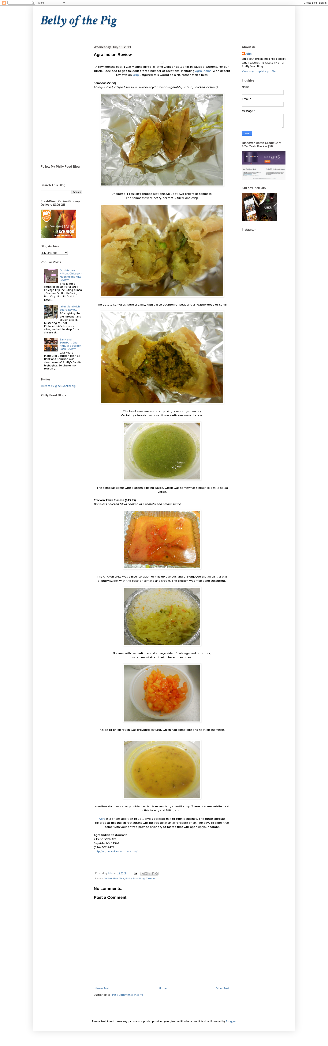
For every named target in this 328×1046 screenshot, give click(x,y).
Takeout (151, 878)
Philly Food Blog (135, 878)
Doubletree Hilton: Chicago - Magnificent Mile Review (70, 275)
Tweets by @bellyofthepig (58, 386)
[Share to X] (149, 873)
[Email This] (142, 873)
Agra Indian (203, 71)
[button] (162, 62)
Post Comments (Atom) (127, 994)
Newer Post (102, 988)
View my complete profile (259, 71)
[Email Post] (135, 873)
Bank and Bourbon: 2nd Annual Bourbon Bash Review (70, 344)
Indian (108, 878)
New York (118, 878)
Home (163, 988)
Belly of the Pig (79, 20)
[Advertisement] (61, 102)
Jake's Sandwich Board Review (70, 308)
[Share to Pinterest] (156, 873)
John (249, 53)
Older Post (222, 988)
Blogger (231, 1021)
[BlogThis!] (146, 873)
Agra (102, 818)
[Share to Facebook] (153, 873)
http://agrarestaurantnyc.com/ (115, 851)
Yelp (135, 75)
